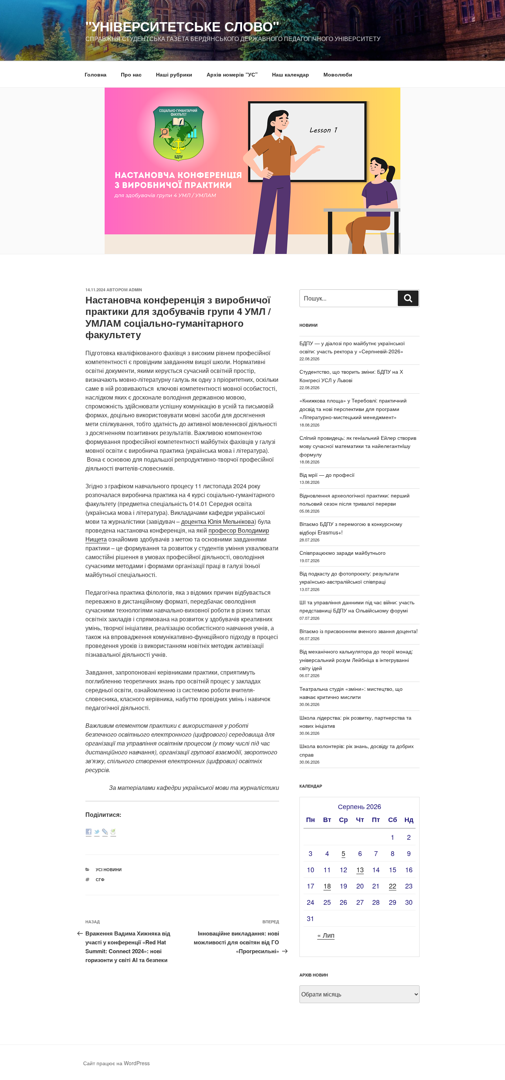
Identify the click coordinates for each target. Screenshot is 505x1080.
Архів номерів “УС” (232, 74)
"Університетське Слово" (182, 25)
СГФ (100, 879)
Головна (95, 74)
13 (360, 869)
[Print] (113, 832)
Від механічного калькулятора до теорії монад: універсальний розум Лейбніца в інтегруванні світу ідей (356, 660)
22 (392, 885)
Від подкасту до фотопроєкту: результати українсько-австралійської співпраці (349, 577)
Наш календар (290, 74)
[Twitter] (97, 832)
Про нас (131, 74)
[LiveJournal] (105, 832)
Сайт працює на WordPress (116, 1063)
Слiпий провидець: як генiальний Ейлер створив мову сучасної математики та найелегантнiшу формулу (357, 446)
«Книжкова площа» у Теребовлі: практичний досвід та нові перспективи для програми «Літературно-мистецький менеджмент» (353, 409)
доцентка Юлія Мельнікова (217, 521)
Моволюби (337, 74)
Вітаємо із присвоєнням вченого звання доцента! (358, 631)
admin (135, 289)
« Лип (326, 935)
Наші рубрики (174, 74)
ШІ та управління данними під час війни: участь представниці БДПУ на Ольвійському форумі (356, 606)
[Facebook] (89, 832)
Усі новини (109, 869)
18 (327, 885)
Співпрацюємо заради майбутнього (342, 552)
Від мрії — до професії (327, 474)
